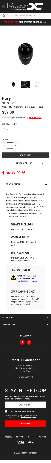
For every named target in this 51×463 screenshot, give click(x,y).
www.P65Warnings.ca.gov (27, 281)
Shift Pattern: (9, 124)
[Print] (13, 173)
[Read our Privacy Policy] (44, 415)
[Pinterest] (23, 173)
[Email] (8, 173)
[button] (34, 118)
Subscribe (25, 424)
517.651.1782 (27, 377)
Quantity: (6, 139)
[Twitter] (18, 173)
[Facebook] (3, 173)
